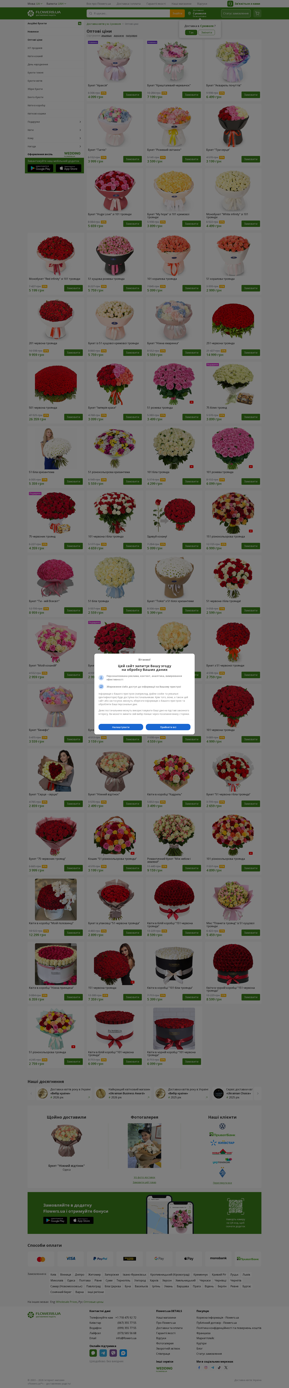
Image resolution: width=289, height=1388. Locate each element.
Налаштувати (120, 727)
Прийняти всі (168, 727)
